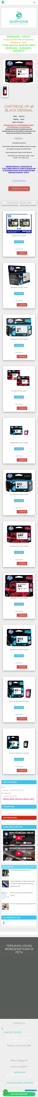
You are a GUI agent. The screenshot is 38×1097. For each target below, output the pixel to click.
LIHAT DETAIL (19, 242)
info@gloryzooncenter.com (17, 1038)
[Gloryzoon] (19, 2)
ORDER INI (22, 253)
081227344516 (11, 1035)
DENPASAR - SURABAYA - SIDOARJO (20, 1085)
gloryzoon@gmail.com (15, 1041)
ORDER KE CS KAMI (19, 189)
